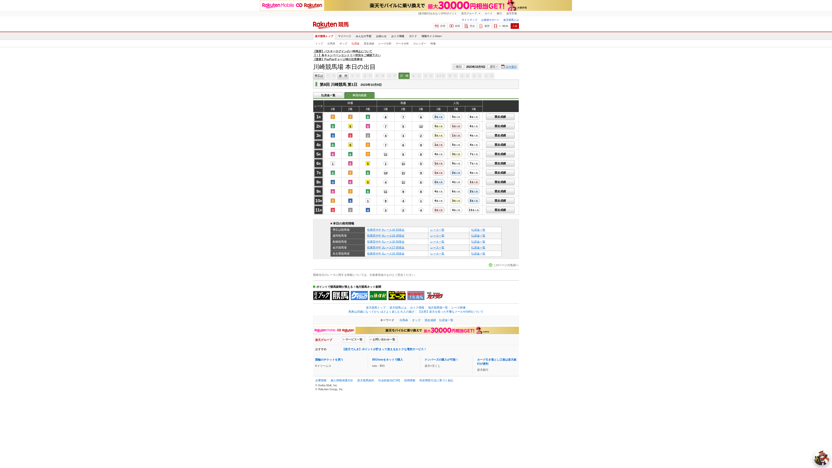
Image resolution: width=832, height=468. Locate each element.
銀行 (499, 13)
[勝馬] (340, 295)
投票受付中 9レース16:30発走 (386, 235)
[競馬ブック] (321, 295)
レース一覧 (437, 229)
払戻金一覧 (328, 95)
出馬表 (331, 43)
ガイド (413, 36)
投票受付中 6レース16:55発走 (386, 229)
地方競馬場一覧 (438, 307)
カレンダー (419, 43)
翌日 (493, 66)
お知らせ (381, 36)
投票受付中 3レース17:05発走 (386, 247)
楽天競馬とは (511, 19)
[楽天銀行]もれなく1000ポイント (437, 13)
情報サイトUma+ (432, 36)
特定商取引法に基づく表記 (436, 380)
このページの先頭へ (505, 265)
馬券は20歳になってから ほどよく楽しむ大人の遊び (381, 311)
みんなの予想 (363, 36)
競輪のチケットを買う (329, 359)
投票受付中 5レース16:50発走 (386, 241)
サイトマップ (469, 19)
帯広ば (319, 75)
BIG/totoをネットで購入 (387, 359)
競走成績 (369, 43)
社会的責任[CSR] (389, 380)
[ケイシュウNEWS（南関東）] (359, 295)
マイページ (344, 36)
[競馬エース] (397, 295)
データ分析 (402, 43)
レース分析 (385, 43)
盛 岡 (343, 75)
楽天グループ (469, 13)
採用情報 (409, 380)
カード (488, 13)
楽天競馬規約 (365, 380)
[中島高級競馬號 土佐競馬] (415, 295)
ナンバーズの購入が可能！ (441, 359)
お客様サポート (490, 19)
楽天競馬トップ (324, 36)
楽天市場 (511, 13)
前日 (459, 66)
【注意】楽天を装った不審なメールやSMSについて (450, 311)
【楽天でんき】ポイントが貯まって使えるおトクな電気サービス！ (384, 349)
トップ (319, 43)
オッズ (343, 43)
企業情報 (321, 380)
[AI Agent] (821, 457)
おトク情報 (397, 36)
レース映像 (459, 307)
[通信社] (378, 295)
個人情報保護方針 (342, 380)
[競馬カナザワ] (434, 295)
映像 (433, 43)
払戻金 (355, 43)
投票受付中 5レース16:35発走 (386, 253)
